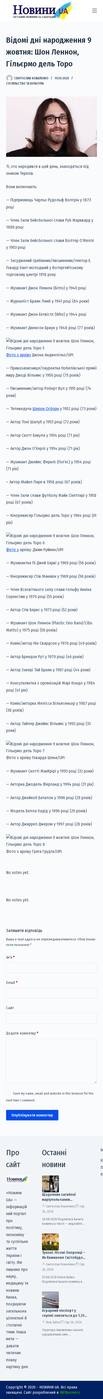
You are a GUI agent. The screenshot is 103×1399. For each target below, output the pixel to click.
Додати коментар (22, 1033)
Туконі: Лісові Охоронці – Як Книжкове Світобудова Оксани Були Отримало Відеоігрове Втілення (64, 1260)
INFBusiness (70, 1392)
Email (11, 982)
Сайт (10, 1007)
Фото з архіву (18, 354)
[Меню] (94, 10)
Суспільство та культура (25, 83)
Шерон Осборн (45, 408)
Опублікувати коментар (32, 1115)
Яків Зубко (53, 1322)
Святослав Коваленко (61, 1206)
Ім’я (10, 957)
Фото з (12, 549)
